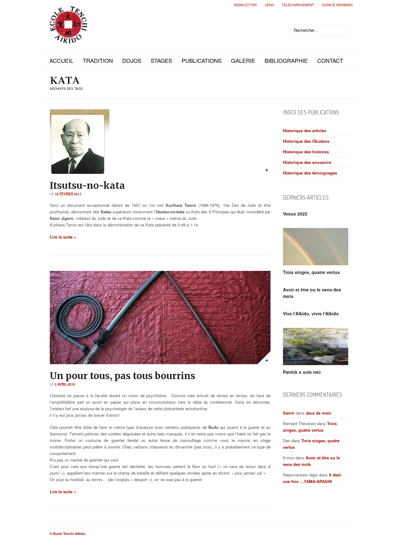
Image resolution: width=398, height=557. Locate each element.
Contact (330, 60)
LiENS (269, 4)
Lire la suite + (63, 237)
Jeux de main (318, 413)
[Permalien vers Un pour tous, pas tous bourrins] (264, 357)
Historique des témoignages (310, 173)
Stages (161, 60)
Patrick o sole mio (302, 372)
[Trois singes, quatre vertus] (315, 246)
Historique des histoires (306, 152)
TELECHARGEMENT (298, 4)
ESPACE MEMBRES (337, 4)
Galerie (243, 60)
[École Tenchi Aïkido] (68, 38)
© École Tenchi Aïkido (68, 533)
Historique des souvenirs (307, 162)
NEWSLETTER (245, 4)
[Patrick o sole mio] (315, 346)
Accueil (61, 60)
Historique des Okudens (306, 141)
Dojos (131, 60)
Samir (288, 413)
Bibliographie (286, 60)
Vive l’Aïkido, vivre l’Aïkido (311, 313)
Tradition (98, 60)
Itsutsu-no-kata (87, 185)
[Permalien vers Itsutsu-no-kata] (264, 167)
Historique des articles (304, 130)
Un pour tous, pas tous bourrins (122, 376)
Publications (202, 60)
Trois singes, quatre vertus (311, 272)
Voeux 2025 (295, 214)
